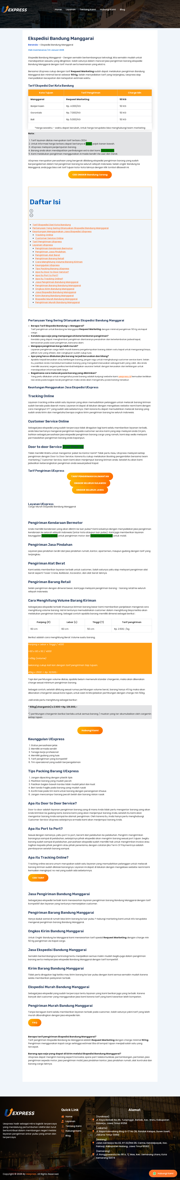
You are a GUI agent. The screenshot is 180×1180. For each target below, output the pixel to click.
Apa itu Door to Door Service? (52, 272)
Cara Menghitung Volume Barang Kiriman (59, 261)
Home (58, 9)
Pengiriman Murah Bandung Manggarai (57, 302)
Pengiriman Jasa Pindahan (50, 251)
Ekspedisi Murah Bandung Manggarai (56, 299)
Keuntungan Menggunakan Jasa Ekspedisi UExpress (62, 231)
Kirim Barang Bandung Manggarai (54, 295)
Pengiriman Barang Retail (49, 258)
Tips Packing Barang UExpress (52, 268)
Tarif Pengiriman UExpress (47, 241)
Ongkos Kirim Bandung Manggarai (54, 288)
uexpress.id (124, 376)
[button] (90, 203)
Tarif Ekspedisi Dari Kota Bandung (51, 224)
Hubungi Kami (108, 9)
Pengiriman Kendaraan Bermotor (54, 248)
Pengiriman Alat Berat (47, 255)
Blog (122, 9)
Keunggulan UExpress (47, 265)
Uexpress (31, 1174)
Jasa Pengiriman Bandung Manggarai (56, 282)
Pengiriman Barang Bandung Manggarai (58, 285)
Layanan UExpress (42, 245)
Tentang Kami (88, 9)
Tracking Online (44, 234)
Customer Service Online (49, 238)
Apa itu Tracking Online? (49, 278)
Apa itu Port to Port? (46, 275)
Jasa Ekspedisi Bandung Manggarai (55, 292)
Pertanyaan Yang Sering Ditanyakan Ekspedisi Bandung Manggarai (70, 228)
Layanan (71, 9)
